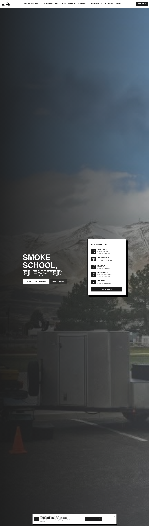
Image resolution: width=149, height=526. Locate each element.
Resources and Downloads (99, 3)
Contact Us (142, 3)
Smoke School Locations (31, 3)
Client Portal (72, 3)
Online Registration (47, 3)
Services (110, 3)
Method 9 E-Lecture (60, 3)
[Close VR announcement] (114, 516)
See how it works (92, 519)
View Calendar (58, 281)
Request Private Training (36, 281)
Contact (118, 3)
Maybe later (107, 519)
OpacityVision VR (83, 3)
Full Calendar (107, 289)
